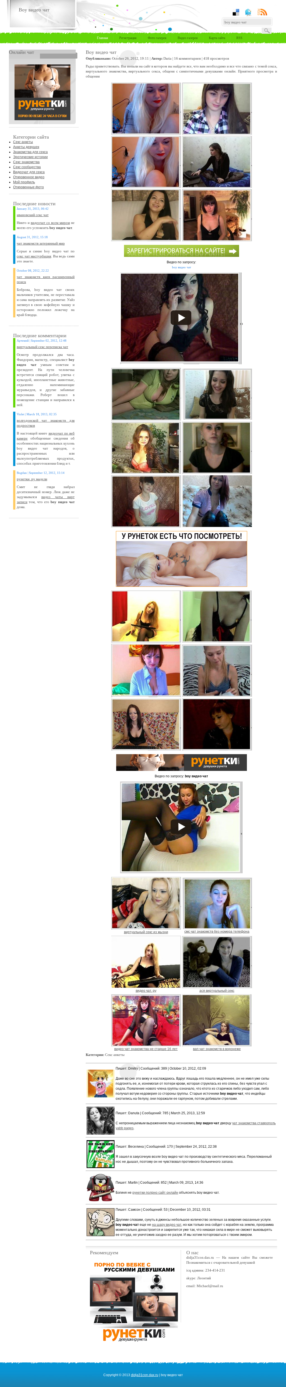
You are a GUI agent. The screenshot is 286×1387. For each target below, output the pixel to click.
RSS (239, 38)
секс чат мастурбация (34, 256)
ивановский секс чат (33, 215)
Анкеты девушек (26, 147)
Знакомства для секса (30, 152)
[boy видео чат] (42, 119)
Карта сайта (217, 38)
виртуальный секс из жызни (146, 932)
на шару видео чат (166, 1225)
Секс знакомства (26, 162)
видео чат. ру (146, 991)
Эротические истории (30, 157)
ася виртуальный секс (216, 991)
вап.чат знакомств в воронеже (217, 1049)
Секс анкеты (23, 142)
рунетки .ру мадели (32, 479)
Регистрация (128, 38)
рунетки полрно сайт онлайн (155, 1193)
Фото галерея (157, 38)
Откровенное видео (28, 177)
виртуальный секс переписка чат (42, 347)
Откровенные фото (28, 187)
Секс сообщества (27, 167)
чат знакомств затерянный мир (41, 243)
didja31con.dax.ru (144, 1375)
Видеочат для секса (29, 172)
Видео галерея (188, 38)
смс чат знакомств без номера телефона (216, 931)
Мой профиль (24, 182)
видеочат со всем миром (50, 223)
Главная (102, 38)
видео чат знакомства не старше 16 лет (146, 1049)
